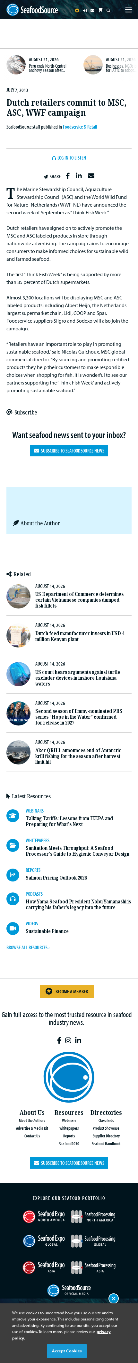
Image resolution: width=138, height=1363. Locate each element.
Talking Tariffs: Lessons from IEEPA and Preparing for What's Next (69, 821)
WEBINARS (35, 810)
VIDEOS (32, 923)
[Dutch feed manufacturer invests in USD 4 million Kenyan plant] (18, 635)
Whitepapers (69, 1128)
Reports (69, 1136)
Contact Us (32, 1136)
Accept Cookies (67, 1350)
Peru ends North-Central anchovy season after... (47, 68)
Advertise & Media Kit (32, 1128)
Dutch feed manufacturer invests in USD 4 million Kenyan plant (79, 636)
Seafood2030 (69, 1143)
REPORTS (33, 870)
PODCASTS (34, 894)
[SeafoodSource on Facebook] (59, 1040)
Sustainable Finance (47, 931)
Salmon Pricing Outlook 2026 (56, 877)
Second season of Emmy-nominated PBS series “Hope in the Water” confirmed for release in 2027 (78, 716)
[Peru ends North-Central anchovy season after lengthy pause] (16, 64)
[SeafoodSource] (32, 10)
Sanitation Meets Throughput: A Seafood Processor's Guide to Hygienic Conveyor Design (77, 851)
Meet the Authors (32, 1120)
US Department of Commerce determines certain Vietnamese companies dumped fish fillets (79, 599)
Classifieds (106, 1120)
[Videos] (16, 928)
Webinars (69, 1120)
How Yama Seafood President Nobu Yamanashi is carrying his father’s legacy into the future (78, 904)
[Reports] (16, 875)
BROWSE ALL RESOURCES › (27, 947)
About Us (32, 1112)
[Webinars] (16, 815)
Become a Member (72, 991)
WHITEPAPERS (37, 840)
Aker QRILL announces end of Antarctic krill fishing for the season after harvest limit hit (78, 756)
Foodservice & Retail (80, 126)
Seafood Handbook (106, 1143)
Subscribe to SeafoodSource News (71, 450)
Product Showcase (106, 1128)
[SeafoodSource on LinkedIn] (78, 1040)
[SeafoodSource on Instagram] (68, 1040)
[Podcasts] (16, 898)
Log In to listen (71, 158)
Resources (69, 1112)
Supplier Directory (106, 1136)
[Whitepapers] (16, 845)
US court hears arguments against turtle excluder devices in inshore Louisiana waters (77, 677)
